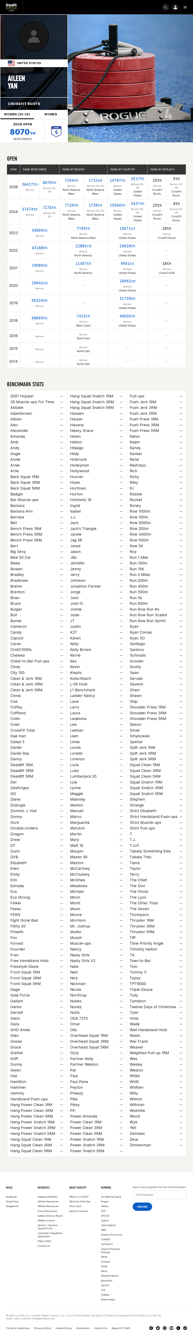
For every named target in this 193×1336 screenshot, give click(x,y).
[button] (185, 7)
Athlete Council (46, 1220)
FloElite (105, 1294)
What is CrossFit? (79, 1196)
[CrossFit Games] (11, 7)
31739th (127, 298)
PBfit (103, 1230)
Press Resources (47, 1211)
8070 (22, 131)
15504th (118, 205)
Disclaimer (83, 1328)
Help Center (44, 1241)
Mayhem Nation (109, 1275)
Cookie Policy (64, 1328)
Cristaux (105, 1261)
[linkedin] (178, 1328)
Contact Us (44, 1246)
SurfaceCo (107, 1244)
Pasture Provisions (111, 1234)
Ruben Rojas (108, 1299)
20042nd (39, 283)
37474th (30, 209)
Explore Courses (78, 1211)
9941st (127, 263)
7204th (71, 180)
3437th (137, 203)
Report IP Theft (121, 1328)
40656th (127, 316)
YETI (103, 1211)
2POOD (105, 1215)
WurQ (104, 1271)
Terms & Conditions (18, 1328)
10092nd (127, 281)
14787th (118, 180)
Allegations (12, 1206)
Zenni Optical (108, 1225)
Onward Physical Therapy (110, 1251)
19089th (39, 265)
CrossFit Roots (24, 104)
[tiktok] (185, 1328)
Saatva (105, 1220)
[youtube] (171, 1328)
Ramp (104, 1266)
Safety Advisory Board (50, 1215)
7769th (83, 228)
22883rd (83, 246)
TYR (103, 1290)
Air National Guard (111, 1196)
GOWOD (105, 1239)
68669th (39, 318)
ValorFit (105, 1285)
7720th (71, 205)
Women (50, 114)
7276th (49, 207)
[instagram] (165, 1328)
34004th (39, 230)
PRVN (104, 1257)
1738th (95, 205)
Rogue (104, 1201)
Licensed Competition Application (50, 1235)
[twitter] (158, 1328)
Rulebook (11, 1196)
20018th (127, 246)
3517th (137, 178)
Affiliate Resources (48, 1206)
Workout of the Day (79, 1201)
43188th (39, 248)
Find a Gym (75, 1206)
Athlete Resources (48, 1201)
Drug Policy (12, 1201)
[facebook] (151, 1328)
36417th (30, 184)
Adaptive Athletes (47, 1196)
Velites (105, 1206)
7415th (83, 316)
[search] (165, 7)
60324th (39, 300)
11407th (83, 263)
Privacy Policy (42, 1328)
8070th (49, 182)
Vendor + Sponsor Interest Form (48, 1227)
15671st (127, 228)
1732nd (95, 180)
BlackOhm (106, 1280)
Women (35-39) (17, 114)
